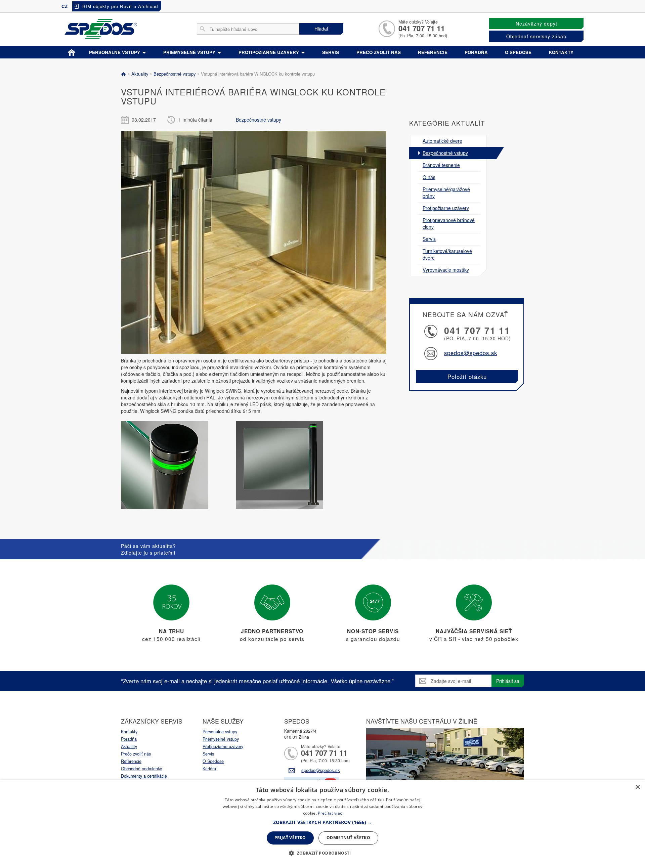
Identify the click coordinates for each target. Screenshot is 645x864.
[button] (322, 822)
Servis (330, 52)
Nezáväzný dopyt (536, 23)
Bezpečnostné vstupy (174, 74)
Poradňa (476, 52)
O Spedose (213, 761)
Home (71, 51)
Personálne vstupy (115, 52)
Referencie (432, 52)
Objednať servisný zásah (536, 36)
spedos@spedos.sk (470, 353)
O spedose (518, 52)
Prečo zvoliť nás (378, 52)
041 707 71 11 (421, 28)
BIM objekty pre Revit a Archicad (120, 6)
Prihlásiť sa (507, 681)
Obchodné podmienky (141, 769)
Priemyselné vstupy (190, 52)
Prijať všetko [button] (290, 837)
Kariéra (209, 769)
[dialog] (322, 822)
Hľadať (321, 28)
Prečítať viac (330, 813)
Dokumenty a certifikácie (144, 776)
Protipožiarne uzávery (269, 52)
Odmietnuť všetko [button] (348, 837)
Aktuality (139, 74)
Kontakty (561, 52)
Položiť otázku (467, 377)
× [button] (637, 787)
